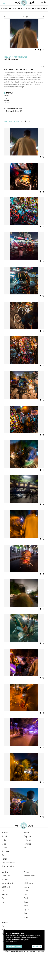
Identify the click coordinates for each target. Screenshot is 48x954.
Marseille (5, 894)
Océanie (26, 887)
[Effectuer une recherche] (41, 2)
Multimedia (27, 840)
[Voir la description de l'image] (41, 50)
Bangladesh (7, 103)
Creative (4, 855)
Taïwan (26, 902)
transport (6, 96)
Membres (4, 8)
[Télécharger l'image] (35, 50)
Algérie (26, 909)
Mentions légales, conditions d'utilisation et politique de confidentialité (24, 951)
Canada (26, 891)
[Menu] (3, 2)
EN (43, 66)
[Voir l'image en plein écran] (43, 50)
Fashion (4, 859)
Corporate (27, 836)
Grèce (26, 917)
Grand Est (5, 872)
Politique (5, 832)
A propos (38, 8)
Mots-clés (9, 93)
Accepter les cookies (14, 946)
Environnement (7, 840)
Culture (4, 847)
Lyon (3, 902)
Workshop (27, 844)
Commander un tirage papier (14, 108)
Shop (25, 847)
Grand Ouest (6, 876)
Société (4, 836)
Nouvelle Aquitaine (8, 883)
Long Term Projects (8, 862)
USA (25, 894)
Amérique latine (29, 876)
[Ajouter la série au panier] (29, 121)
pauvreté (6, 100)
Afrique (26, 872)
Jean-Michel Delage (11, 59)
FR (41, 66)
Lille (3, 891)
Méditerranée (28, 883)
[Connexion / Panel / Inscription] (45, 2)
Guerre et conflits (8, 866)
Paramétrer (37, 946)
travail (5, 98)
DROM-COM (6, 887)
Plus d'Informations (11, 942)
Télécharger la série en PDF (14, 111)
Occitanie (5, 879)
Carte (14, 8)
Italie (25, 913)
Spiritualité (5, 851)
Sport (4, 844)
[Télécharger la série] (26, 121)
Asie (25, 879)
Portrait (26, 832)
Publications (26, 8)
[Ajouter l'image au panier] (38, 50)
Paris (3, 898)
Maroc (26, 906)
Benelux (26, 898)
